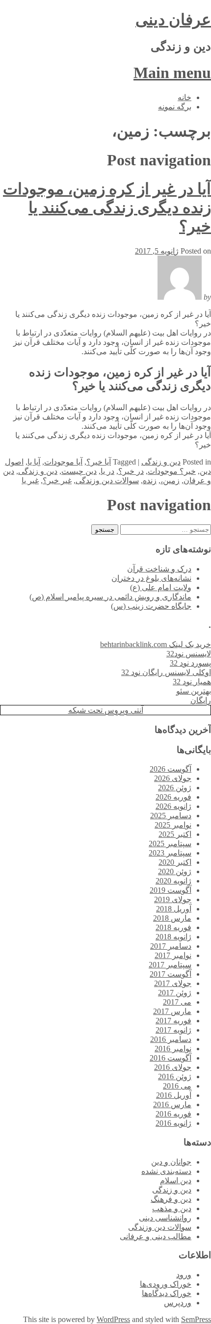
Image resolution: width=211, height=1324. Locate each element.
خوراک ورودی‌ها (165, 1284)
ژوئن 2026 (174, 787)
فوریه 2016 (173, 1114)
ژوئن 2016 (174, 1076)
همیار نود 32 (192, 681)
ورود (183, 1275)
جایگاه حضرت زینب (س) (151, 606)
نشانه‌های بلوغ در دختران (151, 578)
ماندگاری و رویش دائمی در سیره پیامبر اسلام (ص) (110, 597)
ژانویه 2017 (173, 1030)
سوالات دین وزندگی (107, 480)
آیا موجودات (63, 462)
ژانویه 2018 (173, 937)
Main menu (172, 72)
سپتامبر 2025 (170, 843)
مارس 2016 (172, 1104)
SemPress (196, 1319)
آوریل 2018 (173, 909)
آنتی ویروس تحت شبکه (105, 710)
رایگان (200, 700)
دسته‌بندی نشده (166, 1171)
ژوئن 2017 (174, 992)
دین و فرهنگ (171, 1199)
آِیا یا (33, 462)
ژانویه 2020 (173, 881)
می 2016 (177, 1086)
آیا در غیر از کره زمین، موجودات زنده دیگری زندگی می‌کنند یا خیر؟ (107, 207)
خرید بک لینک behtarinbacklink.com (155, 644)
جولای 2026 (172, 778)
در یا (107, 471)
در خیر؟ (131, 471)
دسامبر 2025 (170, 815)
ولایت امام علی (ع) (160, 587)
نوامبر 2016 (173, 1048)
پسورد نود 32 (190, 663)
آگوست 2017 (170, 974)
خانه (184, 97)
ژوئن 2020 (174, 871)
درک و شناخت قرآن (159, 569)
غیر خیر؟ (57, 480)
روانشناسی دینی (165, 1218)
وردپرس (177, 1302)
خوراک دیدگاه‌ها (166, 1293)
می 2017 (177, 1002)
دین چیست (79, 471)
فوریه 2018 (173, 927)
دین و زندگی (161, 462)
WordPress (113, 1319)
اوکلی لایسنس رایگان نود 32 (166, 672)
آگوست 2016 (170, 1058)
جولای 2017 (172, 983)
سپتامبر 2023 (170, 853)
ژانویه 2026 (173, 806)
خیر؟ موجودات (172, 471)
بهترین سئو (193, 691)
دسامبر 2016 (170, 1039)
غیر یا (30, 480)
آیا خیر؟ (98, 462)
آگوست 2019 (170, 890)
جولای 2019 (172, 899)
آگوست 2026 (170, 769)
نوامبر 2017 (173, 955)
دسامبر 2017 (170, 946)
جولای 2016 (172, 1067)
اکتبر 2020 (174, 862)
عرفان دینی (173, 19)
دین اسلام (175, 1180)
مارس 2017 (172, 1011)
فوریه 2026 (173, 797)
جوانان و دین (171, 1162)
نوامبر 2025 (173, 825)
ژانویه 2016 (173, 1123)
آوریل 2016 (173, 1095)
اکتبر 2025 (174, 834)
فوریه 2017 (173, 1020)
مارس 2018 (172, 918)
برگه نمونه (174, 107)
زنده (150, 480)
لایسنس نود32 (188, 653)
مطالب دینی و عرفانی (155, 1236)
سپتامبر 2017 (170, 965)
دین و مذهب (171, 1208)
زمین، (170, 480)
